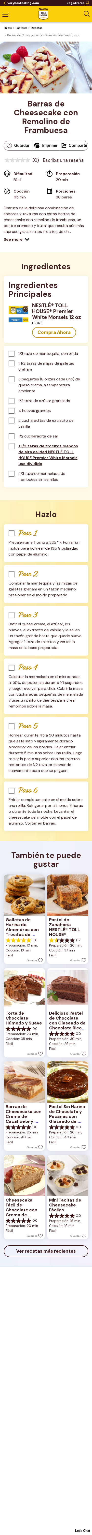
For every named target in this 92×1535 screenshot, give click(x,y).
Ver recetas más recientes (46, 1251)
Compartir (78, 145)
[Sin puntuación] (19, 160)
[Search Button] (87, 14)
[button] (16, 239)
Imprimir (49, 145)
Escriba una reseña (63, 160)
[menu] (5, 15)
